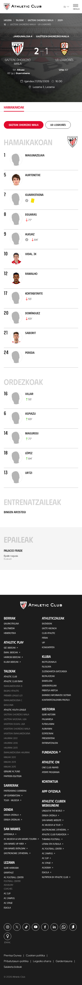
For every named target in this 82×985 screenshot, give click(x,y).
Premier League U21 (13, 695)
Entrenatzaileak (50, 743)
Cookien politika (35, 955)
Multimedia (9, 628)
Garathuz (9, 872)
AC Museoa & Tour (51, 824)
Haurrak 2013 (11, 747)
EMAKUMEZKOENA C (13, 700)
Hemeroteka (10, 633)
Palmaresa (47, 719)
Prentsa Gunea (12, 955)
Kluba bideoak (11, 661)
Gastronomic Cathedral (16, 853)
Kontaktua (50, 781)
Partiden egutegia (13, 776)
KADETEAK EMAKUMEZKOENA (17, 733)
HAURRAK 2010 (11, 743)
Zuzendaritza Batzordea (54, 671)
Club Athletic (48, 633)
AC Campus (9, 898)
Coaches (8, 888)
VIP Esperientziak (12, 795)
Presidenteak (48, 738)
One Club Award (50, 767)
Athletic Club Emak (13, 681)
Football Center (12, 881)
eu (65, 6)
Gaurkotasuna (11, 623)
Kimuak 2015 (10, 766)
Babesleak (47, 680)
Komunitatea (48, 647)
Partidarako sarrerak (15, 790)
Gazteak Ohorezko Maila (40, 20)
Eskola (7, 907)
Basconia (8, 705)
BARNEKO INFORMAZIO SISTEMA (56, 695)
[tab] (23, 125)
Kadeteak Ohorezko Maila (17, 728)
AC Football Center (13, 877)
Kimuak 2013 (10, 761)
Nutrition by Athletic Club (55, 877)
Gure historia (48, 714)
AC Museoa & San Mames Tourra (20, 839)
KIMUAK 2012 (10, 757)
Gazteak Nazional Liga (15, 719)
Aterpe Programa (50, 772)
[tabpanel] (41, 345)
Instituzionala (49, 661)
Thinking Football (51, 839)
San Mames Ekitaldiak (14, 848)
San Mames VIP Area (14, 843)
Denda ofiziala (11, 814)
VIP (43, 642)
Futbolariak (48, 724)
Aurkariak (47, 728)
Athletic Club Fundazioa (54, 834)
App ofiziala (51, 791)
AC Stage (8, 902)
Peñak (45, 637)
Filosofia (46, 666)
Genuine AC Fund (12, 771)
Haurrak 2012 (11, 738)
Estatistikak (47, 733)
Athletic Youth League (15, 709)
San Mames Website (51, 820)
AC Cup (7, 893)
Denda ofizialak (12, 819)
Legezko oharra (42, 961)
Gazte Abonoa (49, 628)
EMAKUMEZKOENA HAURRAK (17, 752)
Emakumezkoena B (13, 686)
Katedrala (9, 834)
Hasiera (8, 20)
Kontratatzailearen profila (56, 699)
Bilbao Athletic (11, 690)
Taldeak (20, 20)
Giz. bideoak (10, 647)
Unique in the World (52, 810)
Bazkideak (47, 623)
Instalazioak (48, 676)
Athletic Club (10, 676)
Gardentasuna (49, 685)
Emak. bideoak (11, 652)
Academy (46, 867)
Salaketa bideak (13, 966)
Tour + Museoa (11, 800)
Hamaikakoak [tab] (14, 107)
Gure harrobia (11, 867)
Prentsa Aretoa (50, 690)
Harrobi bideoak (12, 657)
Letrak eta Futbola (51, 843)
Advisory (8, 884)
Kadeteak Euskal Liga (14, 724)
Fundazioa (50, 752)
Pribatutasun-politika (16, 961)
